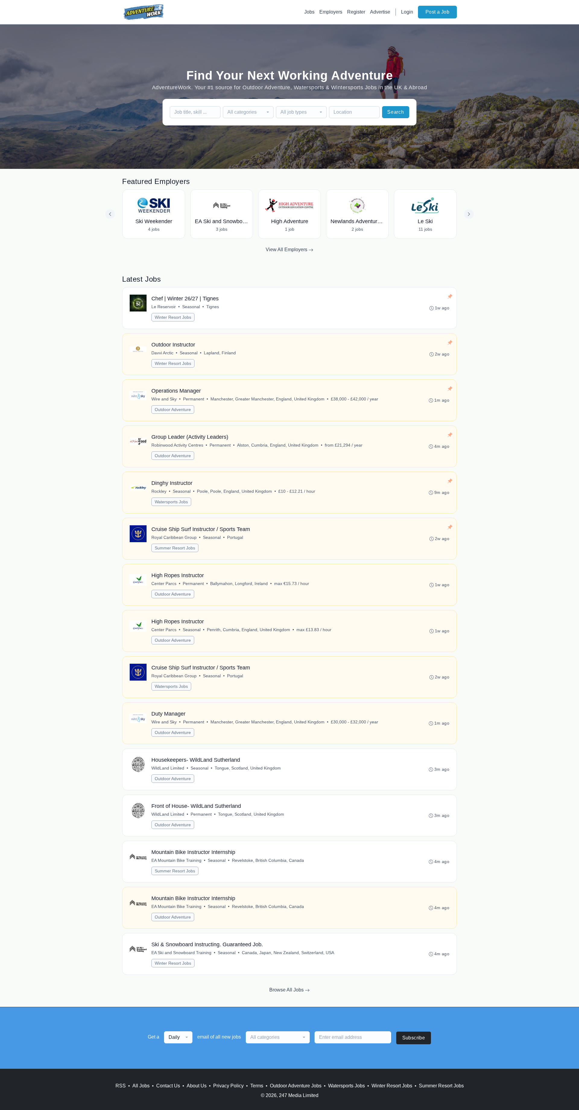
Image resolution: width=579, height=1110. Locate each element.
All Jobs (141, 1085)
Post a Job (437, 11)
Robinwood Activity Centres (177, 445)
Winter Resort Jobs (173, 317)
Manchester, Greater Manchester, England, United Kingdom (267, 399)
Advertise (380, 11)
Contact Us (168, 1085)
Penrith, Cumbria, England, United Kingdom (248, 629)
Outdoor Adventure (173, 409)
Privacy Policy (228, 1085)
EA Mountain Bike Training (176, 860)
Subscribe (413, 1037)
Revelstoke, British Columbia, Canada (268, 860)
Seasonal (191, 306)
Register (356, 11)
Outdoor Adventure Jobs (295, 1085)
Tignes (212, 306)
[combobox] (248, 112)
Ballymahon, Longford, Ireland (239, 583)
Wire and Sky (164, 399)
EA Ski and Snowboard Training (181, 952)
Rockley (158, 491)
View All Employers (287, 249)
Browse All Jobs (287, 989)
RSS (120, 1085)
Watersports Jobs (171, 501)
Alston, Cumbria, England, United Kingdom (277, 445)
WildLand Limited (167, 768)
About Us (197, 1085)
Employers (330, 11)
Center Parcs (163, 583)
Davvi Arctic (162, 352)
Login (407, 11)
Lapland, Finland (220, 352)
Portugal (235, 537)
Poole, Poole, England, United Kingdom (234, 491)
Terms (256, 1085)
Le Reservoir (163, 306)
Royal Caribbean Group (174, 537)
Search (395, 112)
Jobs (309, 11)
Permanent (193, 399)
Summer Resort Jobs (175, 548)
